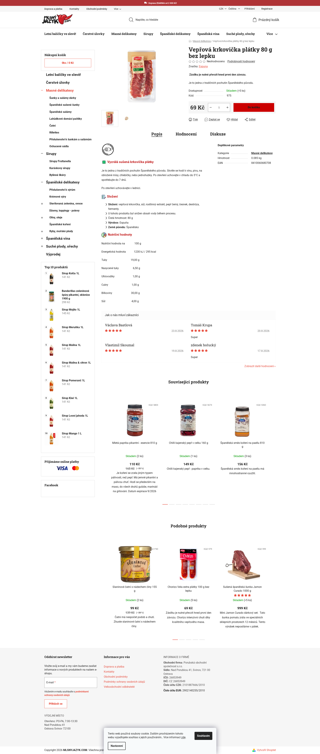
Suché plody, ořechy (62, 246)
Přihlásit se (55, 703)
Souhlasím (203, 735)
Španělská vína (58, 239)
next (273, 452)
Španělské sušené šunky (64, 104)
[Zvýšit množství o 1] (227, 107)
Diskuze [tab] (218, 134)
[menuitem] (60, 33)
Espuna (203, 66)
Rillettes (54, 132)
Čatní (52, 125)
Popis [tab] (156, 134)
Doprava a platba (53, 9)
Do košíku (254, 107)
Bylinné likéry (57, 175)
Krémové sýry (57, 196)
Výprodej (53, 254)
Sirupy (51, 154)
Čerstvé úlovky (58, 83)
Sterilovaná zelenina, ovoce (66, 203)
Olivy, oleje (55, 217)
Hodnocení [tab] (186, 134)
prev (104, 452)
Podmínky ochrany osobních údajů (124, 681)
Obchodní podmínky (96, 9)
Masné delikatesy (60, 90)
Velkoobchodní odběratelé (119, 686)
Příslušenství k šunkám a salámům (70, 139)
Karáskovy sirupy (59, 168)
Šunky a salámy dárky (62, 98)
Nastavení (117, 745)
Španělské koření (60, 224)
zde (183, 737)
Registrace (266, 8)
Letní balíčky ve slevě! (63, 75)
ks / (68, 62)
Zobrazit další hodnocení (259, 366)
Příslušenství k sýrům (62, 189)
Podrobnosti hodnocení (241, 61)
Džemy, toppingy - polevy (64, 210)
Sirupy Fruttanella (60, 161)
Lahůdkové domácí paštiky (65, 118)
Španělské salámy (60, 111)
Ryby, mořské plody (61, 231)
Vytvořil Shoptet (266, 750)
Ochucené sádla (59, 146)
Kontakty (74, 9)
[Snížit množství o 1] (210, 107)
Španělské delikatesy (63, 182)
